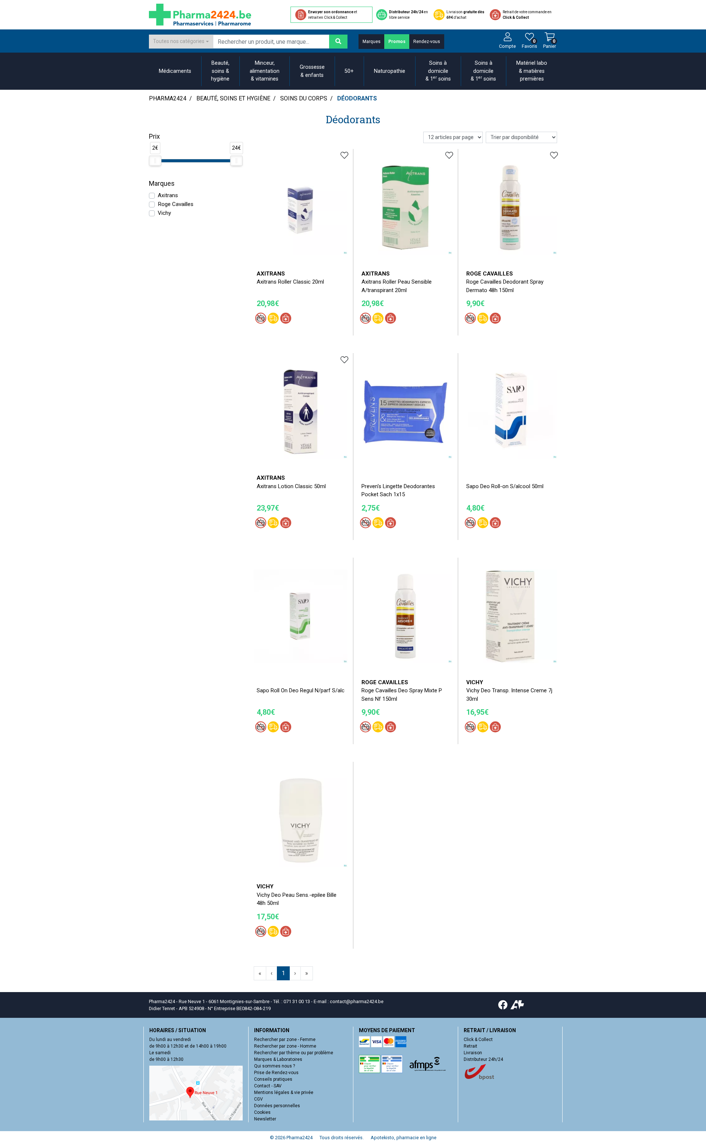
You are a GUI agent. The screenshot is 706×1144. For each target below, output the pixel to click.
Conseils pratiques (273, 1079)
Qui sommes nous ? (274, 1066)
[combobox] (181, 42)
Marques (372, 41)
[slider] (155, 161)
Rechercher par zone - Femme (284, 1039)
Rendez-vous (426, 41)
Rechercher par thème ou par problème (293, 1052)
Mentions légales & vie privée (283, 1092)
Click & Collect (478, 1039)
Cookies (262, 1112)
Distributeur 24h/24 (483, 1059)
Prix (154, 136)
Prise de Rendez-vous (276, 1072)
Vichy (164, 213)
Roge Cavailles (175, 204)
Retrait (470, 1046)
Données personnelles (277, 1105)
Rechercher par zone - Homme (285, 1046)
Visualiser (408, 464)
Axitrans (168, 195)
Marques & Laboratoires (278, 1059)
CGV (258, 1099)
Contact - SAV (268, 1085)
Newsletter (265, 1119)
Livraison (473, 1052)
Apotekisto (403, 1137)
